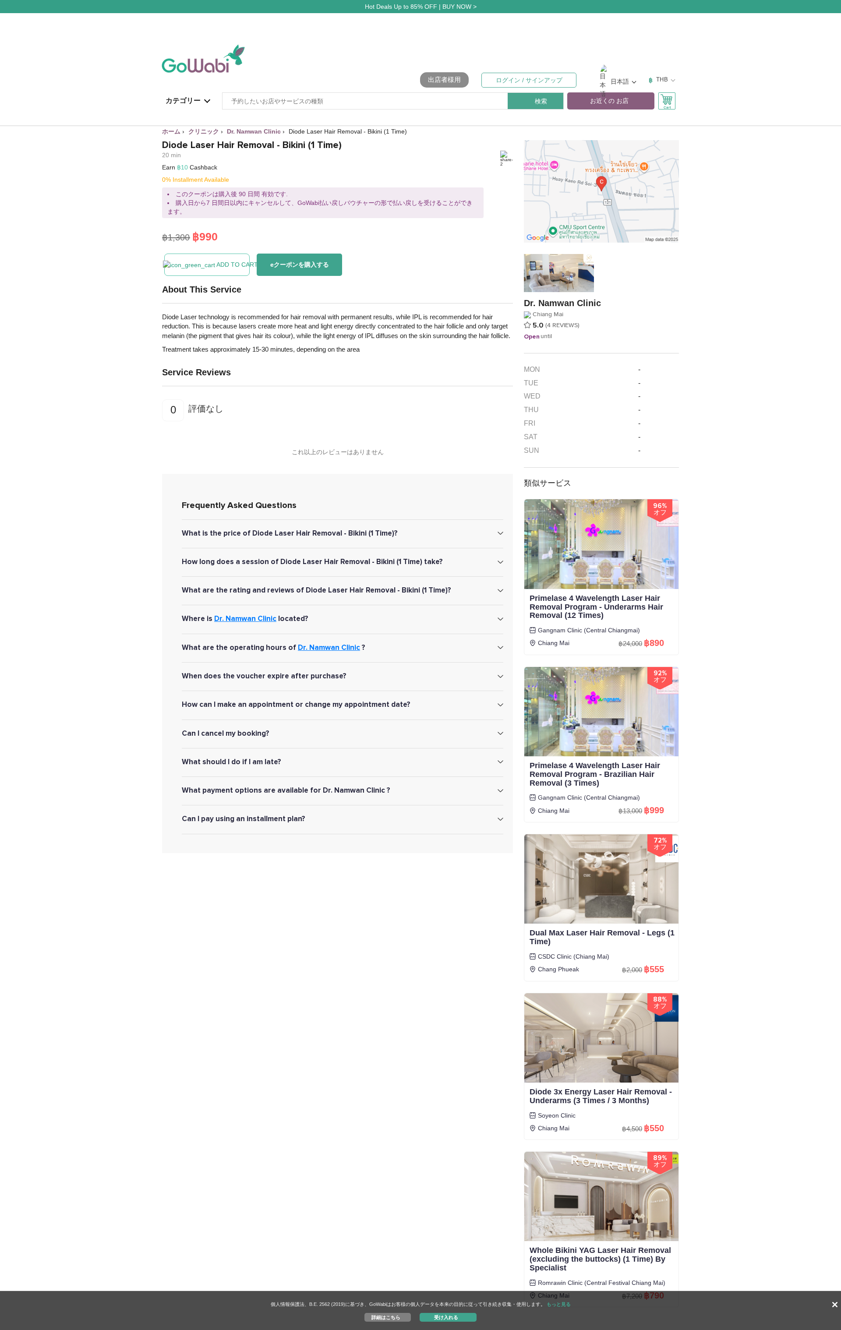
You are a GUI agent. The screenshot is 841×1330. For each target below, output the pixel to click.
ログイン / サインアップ (529, 80)
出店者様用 (444, 79)
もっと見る (559, 1304)
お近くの (609, 101)
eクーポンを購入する (299, 264)
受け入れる (446, 1317)
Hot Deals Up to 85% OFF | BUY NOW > (421, 6)
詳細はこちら (385, 1317)
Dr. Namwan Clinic (245, 618)
